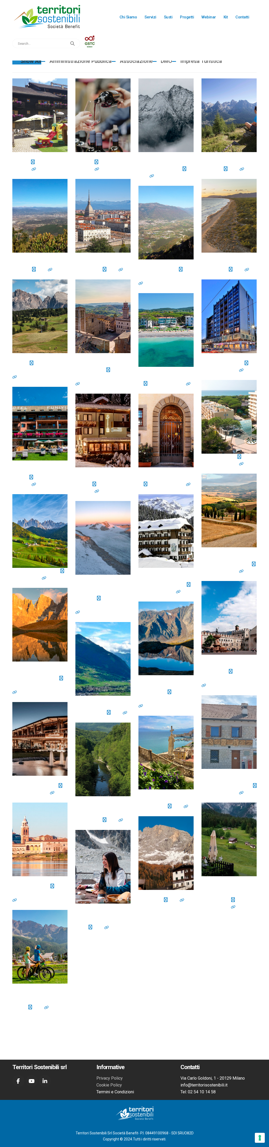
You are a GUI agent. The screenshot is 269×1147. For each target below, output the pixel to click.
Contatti (242, 17)
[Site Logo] (46, 17)
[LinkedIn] (45, 1081)
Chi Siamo (128, 17)
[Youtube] (32, 1081)
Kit (226, 17)
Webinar (208, 17)
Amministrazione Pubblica (80, 61)
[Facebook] (18, 1081)
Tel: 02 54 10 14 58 (198, 1091)
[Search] (72, 43)
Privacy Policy (109, 1078)
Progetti (187, 17)
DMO (166, 61)
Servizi (150, 17)
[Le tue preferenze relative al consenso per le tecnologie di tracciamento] (260, 1138)
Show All (30, 61)
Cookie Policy (109, 1085)
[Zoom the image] (90, 39)
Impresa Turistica (201, 61)
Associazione (136, 61)
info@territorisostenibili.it (203, 1085)
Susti (168, 17)
